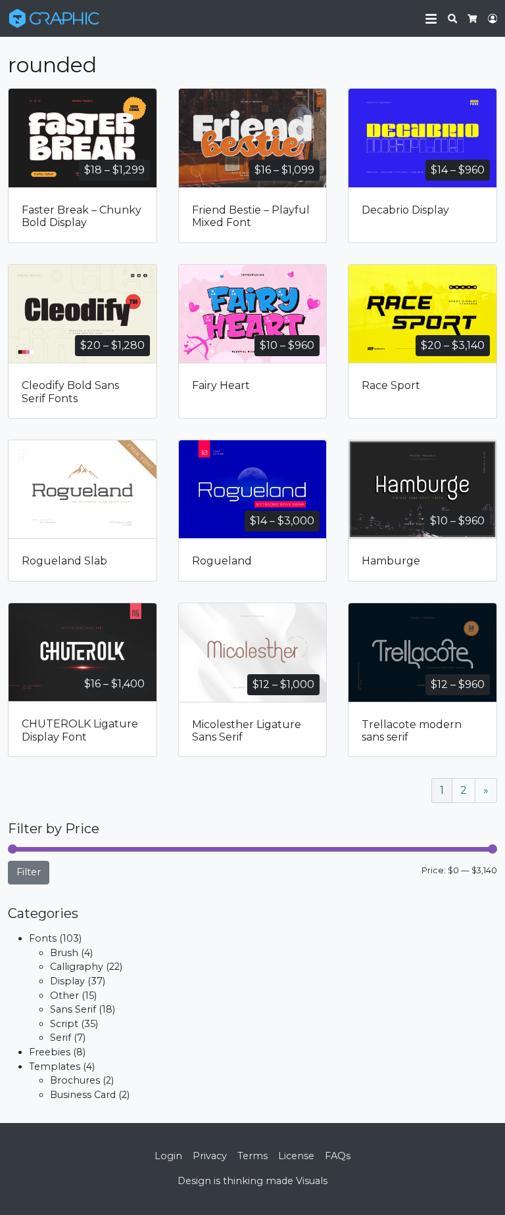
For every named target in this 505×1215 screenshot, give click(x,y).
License (296, 1156)
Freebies (49, 1052)
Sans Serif (73, 1009)
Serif (60, 1037)
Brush (64, 953)
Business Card (83, 1095)
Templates (54, 1066)
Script (64, 1024)
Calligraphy (76, 967)
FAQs (337, 1156)
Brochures (75, 1080)
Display (67, 981)
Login (168, 1156)
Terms (252, 1156)
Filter (28, 872)
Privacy (210, 1156)
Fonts (43, 938)
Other (64, 995)
